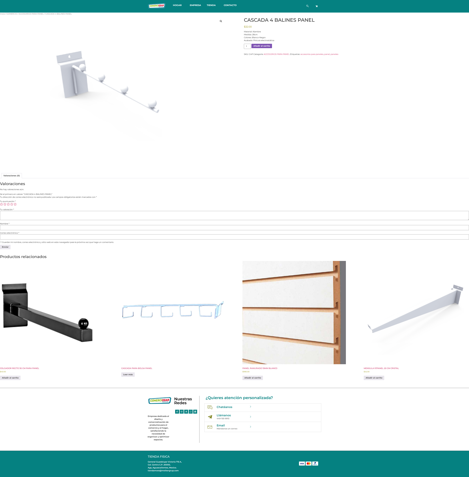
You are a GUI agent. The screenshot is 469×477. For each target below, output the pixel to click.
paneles (334, 54)
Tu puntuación (8, 201)
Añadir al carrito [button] (10, 378)
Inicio (2, 14)
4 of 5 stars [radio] (11, 204)
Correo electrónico (9, 233)
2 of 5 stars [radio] (4, 204)
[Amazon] (186, 412)
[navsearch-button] (307, 6)
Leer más (128, 374)
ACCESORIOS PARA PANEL (31, 14)
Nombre (4, 224)
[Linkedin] (195, 412)
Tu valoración (7, 210)
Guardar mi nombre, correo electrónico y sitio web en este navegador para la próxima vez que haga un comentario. (58, 242)
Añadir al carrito (261, 46)
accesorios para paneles (311, 54)
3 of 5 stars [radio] (8, 204)
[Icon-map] (191, 412)
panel (327, 54)
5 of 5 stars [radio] (15, 204)
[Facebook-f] (177, 412)
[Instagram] (182, 412)
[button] (221, 21)
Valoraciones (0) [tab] (11, 175)
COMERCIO (11, 14)
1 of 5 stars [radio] (1, 204)
